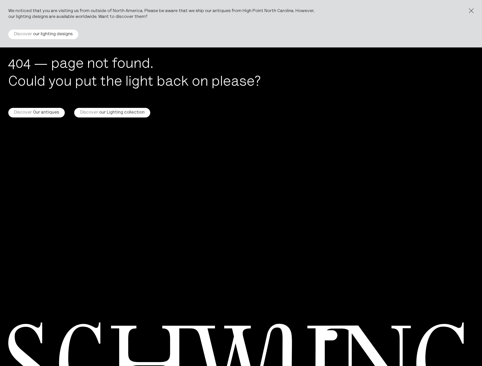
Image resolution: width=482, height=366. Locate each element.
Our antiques (36, 112)
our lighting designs (43, 34)
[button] (328, 335)
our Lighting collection (112, 112)
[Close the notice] (471, 10)
